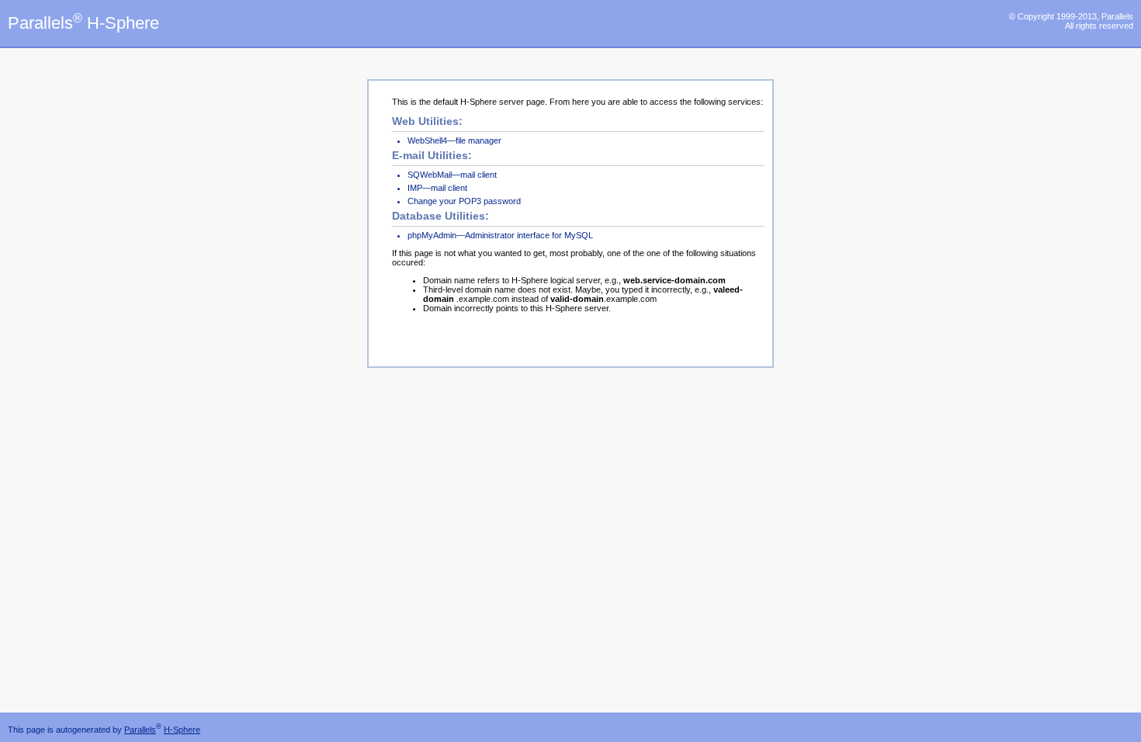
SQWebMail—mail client (452, 174)
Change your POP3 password (464, 201)
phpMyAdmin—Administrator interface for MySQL (500, 235)
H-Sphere (182, 729)
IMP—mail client (437, 187)
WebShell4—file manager (454, 140)
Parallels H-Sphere (83, 23)
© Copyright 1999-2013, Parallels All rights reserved (1071, 21)
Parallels (140, 729)
